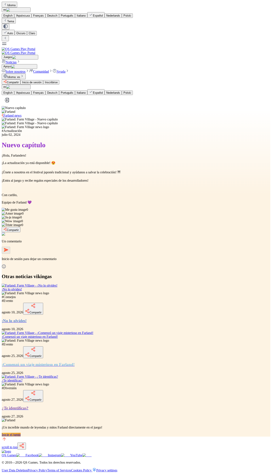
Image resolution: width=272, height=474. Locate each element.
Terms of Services (59, 470)
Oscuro (20, 33)
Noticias (11, 62)
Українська (23, 15)
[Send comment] (6, 250)
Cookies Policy (81, 470)
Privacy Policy (37, 470)
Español (98, 15)
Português (67, 15)
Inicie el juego (11, 434)
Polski (127, 15)
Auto (10, 33)
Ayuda (61, 71)
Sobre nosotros (16, 71)
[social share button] (21, 446)
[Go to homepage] (136, 51)
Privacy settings (106, 470)
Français (38, 15)
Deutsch (52, 15)
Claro (32, 33)
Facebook (32, 455)
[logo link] (6, 451)
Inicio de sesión (31, 82)
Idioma (11, 5)
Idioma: (13, 77)
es (4, 9)
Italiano (81, 15)
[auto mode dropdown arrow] (5, 27)
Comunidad (41, 71)
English (8, 15)
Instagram (54, 455)
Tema (10, 21)
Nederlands (113, 15)
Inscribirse (51, 82)
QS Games (9, 455)
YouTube (76, 455)
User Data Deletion (15, 470)
